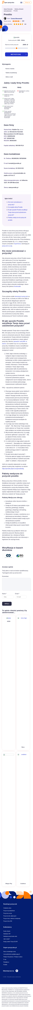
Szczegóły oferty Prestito (15, 207)
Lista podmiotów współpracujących (11, 954)
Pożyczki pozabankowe (9, 910)
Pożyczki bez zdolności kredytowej (11, 918)
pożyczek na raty (7, 246)
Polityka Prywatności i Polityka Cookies (12, 956)
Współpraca (6, 962)
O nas (4, 959)
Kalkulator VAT (6, 933)
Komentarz (5, 576)
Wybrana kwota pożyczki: (12, 44)
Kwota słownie (6, 931)
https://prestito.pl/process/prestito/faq (13, 468)
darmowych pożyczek (21, 296)
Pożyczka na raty (7, 913)
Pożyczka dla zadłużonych (9, 916)
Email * (17, 593)
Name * (4, 593)
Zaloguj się (27, 2)
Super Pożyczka (8, 9)
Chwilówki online (7, 908)
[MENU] (21, 2)
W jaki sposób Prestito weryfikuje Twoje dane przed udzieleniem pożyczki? (17, 212)
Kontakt (5, 964)
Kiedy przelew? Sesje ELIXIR (10, 941)
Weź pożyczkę (16, 54)
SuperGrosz (17, 243)
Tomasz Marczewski (16, 18)
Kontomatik (17, 286)
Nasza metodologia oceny (9, 951)
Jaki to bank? (6, 939)
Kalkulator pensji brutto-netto (10, 936)
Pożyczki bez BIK (7, 921)
